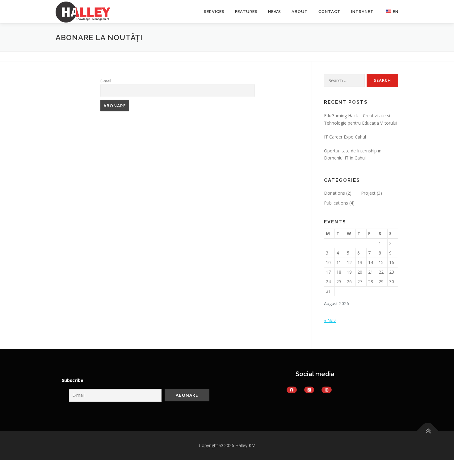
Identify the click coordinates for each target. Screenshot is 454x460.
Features (246, 11)
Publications (336, 203)
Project (368, 193)
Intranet (362, 11)
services (214, 11)
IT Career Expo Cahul (345, 137)
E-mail (105, 81)
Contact (329, 11)
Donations (334, 193)
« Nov (330, 320)
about (300, 11)
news (274, 11)
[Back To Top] (428, 431)
